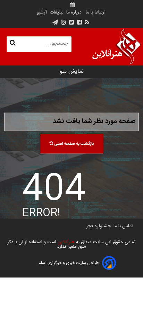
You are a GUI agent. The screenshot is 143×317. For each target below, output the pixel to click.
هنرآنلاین (65, 242)
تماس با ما (123, 226)
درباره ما (74, 12)
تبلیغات (56, 12)
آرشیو (41, 12)
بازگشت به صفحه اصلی (73, 143)
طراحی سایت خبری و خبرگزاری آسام (69, 263)
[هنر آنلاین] (116, 46)
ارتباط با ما (95, 12)
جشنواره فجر (98, 226)
